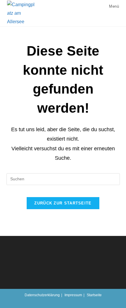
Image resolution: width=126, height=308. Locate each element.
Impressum (73, 295)
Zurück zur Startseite (62, 203)
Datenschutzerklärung (42, 295)
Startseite (94, 295)
